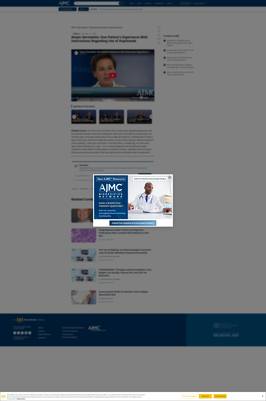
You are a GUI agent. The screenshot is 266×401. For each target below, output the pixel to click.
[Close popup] (169, 177)
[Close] (262, 396)
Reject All (205, 396)
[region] (133, 396)
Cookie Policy (20, 399)
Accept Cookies (220, 396)
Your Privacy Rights (189, 396)
